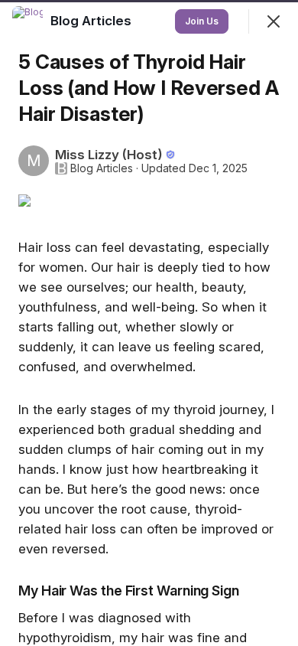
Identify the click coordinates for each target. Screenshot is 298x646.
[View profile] (27, 21)
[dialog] (149, 323)
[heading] (92, 20)
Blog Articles (101, 168)
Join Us (202, 21)
